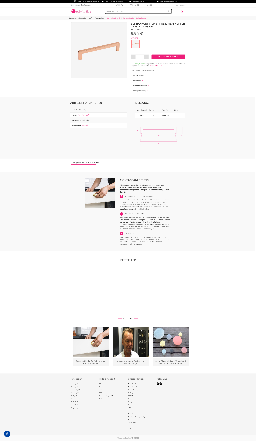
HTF (129, 408)
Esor (129, 399)
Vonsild (130, 426)
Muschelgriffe (76, 390)
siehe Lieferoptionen (158, 66)
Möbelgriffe (75, 384)
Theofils (131, 414)
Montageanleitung (139, 91)
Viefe (130, 429)
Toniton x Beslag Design (137, 417)
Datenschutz (104, 399)
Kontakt (182, 5)
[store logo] (81, 11)
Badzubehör (75, 402)
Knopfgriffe (75, 387)
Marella (130, 411)
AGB (100, 390)
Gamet (130, 405)
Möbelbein (74, 405)
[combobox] (138, 11)
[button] (87, 5)
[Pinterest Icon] (158, 384)
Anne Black (132, 384)
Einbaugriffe (75, 393)
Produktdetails (138, 75)
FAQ (100, 393)
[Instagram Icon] (161, 384)
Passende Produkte (140, 86)
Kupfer (84, 125)
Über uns (102, 384)
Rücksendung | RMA (106, 396)
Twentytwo (132, 420)
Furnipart (131, 402)
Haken (73, 399)
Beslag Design (133, 390)
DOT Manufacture (134, 396)
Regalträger (75, 408)
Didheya (131, 393)
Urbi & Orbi (132, 423)
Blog (176, 5)
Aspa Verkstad (83, 115)
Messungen (137, 80)
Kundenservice (104, 387)
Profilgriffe (74, 396)
